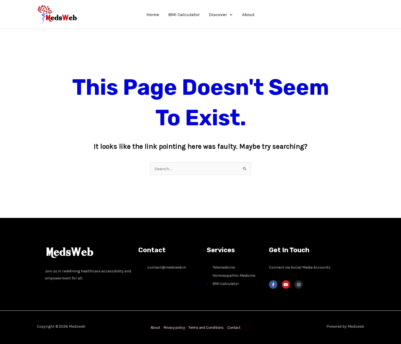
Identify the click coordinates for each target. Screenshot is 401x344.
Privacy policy (174, 327)
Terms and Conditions (206, 327)
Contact (233, 327)
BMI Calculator (184, 14)
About (248, 14)
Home (152, 14)
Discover (218, 14)
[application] (229, 14)
